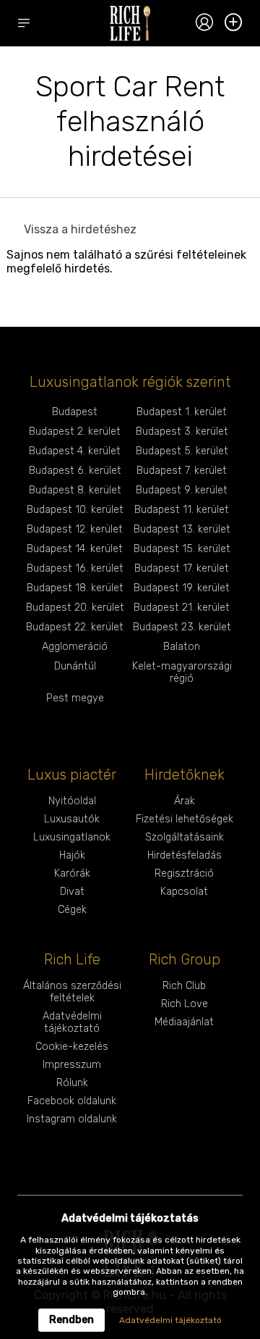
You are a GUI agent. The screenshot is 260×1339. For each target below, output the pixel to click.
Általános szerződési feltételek (72, 992)
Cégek (72, 910)
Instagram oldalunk (72, 1119)
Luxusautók (72, 819)
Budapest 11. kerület (181, 510)
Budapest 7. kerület (181, 470)
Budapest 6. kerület (75, 470)
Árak (184, 801)
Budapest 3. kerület (182, 431)
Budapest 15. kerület (182, 549)
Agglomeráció (75, 647)
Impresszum (72, 1065)
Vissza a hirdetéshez (80, 229)
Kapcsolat (184, 891)
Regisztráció (184, 873)
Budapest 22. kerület (75, 627)
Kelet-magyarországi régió (182, 672)
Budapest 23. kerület (182, 627)
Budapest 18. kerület (75, 588)
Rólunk (72, 1083)
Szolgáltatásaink (184, 837)
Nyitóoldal (72, 801)
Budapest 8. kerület (75, 490)
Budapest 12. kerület (75, 529)
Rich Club (184, 986)
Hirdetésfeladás (184, 855)
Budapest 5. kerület (182, 451)
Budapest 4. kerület (75, 451)
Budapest (75, 412)
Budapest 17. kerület (181, 568)
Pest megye (75, 698)
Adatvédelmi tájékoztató (72, 1022)
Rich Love (184, 1004)
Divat (72, 891)
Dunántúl (75, 666)
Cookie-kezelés (71, 1046)
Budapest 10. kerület (75, 510)
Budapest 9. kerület (182, 490)
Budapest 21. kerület (182, 607)
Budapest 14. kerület (75, 549)
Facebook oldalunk (71, 1101)
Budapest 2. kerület (75, 431)
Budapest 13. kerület (182, 529)
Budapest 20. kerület (75, 607)
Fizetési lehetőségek (184, 819)
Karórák (72, 873)
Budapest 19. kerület (182, 588)
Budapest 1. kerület (181, 412)
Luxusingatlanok (71, 837)
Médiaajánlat (184, 1022)
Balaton (181, 647)
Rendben (71, 1320)
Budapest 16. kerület (75, 568)
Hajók (72, 855)
